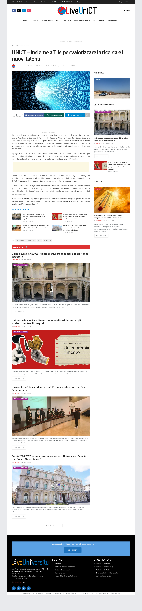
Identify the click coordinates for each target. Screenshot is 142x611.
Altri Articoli (51, 525)
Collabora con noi (57, 2)
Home (25, 20)
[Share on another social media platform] (87, 115)
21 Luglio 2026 (28, 230)
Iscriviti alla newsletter (104, 576)
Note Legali (17, 582)
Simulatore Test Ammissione (42, 2)
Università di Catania (49, 20)
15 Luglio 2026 (68, 232)
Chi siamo (58, 564)
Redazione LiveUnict (103, 564)
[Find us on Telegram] (24, 10)
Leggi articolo (20, 311)
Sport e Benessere (81, 20)
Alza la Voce (29, 2)
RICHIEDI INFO (73, 550)
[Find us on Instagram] (29, 10)
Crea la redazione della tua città (107, 573)
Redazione (21, 66)
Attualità (65, 20)
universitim (47, 240)
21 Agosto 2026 (109, 220)
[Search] (129, 20)
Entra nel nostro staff (62, 570)
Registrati (80, 2)
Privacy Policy (115, 593)
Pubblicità (67, 2)
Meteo (98, 189)
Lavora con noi (60, 573)
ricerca (28, 240)
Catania (33, 20)
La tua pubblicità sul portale (65, 567)
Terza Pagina (98, 20)
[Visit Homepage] (77, 10)
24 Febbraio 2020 (33, 66)
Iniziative (22, 2)
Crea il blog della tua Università (66, 576)
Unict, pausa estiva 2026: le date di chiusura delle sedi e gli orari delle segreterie (34, 216)
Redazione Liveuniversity (104, 567)
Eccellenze (20, 240)
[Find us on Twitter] (19, 10)
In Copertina (112, 20)
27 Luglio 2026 (68, 221)
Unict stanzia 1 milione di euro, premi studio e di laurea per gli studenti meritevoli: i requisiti (75, 216)
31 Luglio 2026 (28, 221)
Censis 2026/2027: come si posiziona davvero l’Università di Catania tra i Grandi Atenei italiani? (75, 228)
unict (39, 240)
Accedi (127, 10)
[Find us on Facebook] (14, 10)
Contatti (73, 2)
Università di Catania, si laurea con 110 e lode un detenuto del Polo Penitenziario (49, 388)
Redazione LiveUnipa (103, 570)
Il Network (15, 2)
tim (34, 240)
